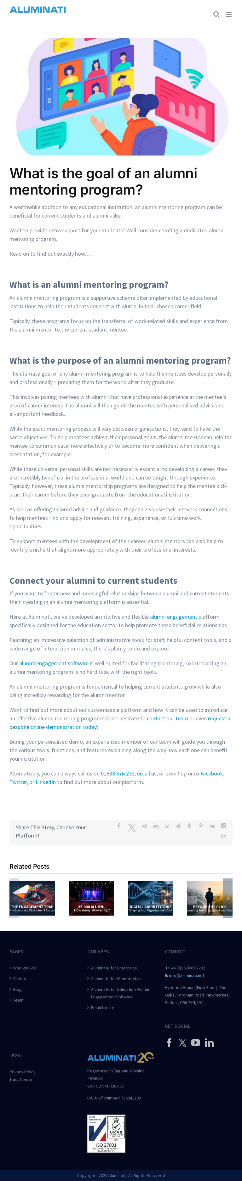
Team (18, 1000)
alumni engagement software (54, 663)
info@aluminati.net (186, 975)
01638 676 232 (118, 773)
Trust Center (21, 1079)
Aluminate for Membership (116, 978)
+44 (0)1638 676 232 (187, 968)
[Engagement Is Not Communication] (32, 884)
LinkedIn (46, 782)
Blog (17, 989)
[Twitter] (182, 1042)
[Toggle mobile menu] (229, 14)
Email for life (102, 1007)
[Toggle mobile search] (216, 14)
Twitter (18, 782)
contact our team (167, 718)
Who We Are (24, 968)
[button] (14, 898)
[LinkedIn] (209, 1042)
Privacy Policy (22, 1072)
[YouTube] (195, 1042)
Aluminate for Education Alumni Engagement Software (120, 993)
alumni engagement (173, 616)
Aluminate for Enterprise (114, 968)
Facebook (211, 773)
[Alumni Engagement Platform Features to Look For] (150, 884)
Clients (19, 978)
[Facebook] (169, 1042)
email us (147, 773)
